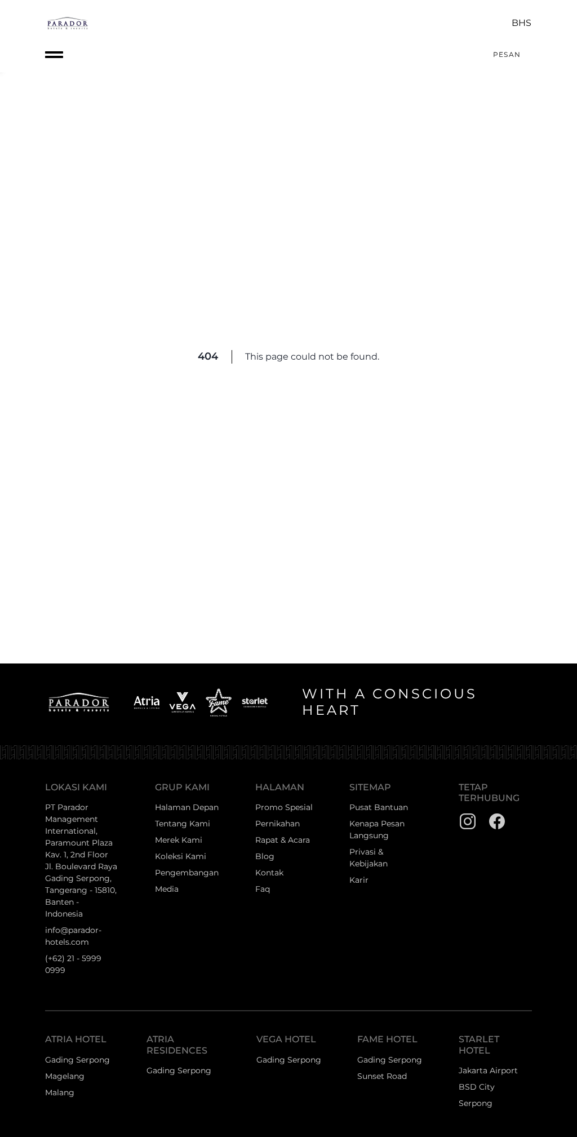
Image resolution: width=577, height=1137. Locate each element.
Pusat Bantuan (378, 807)
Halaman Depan (187, 807)
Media (167, 889)
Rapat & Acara (282, 840)
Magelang (65, 1076)
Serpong (475, 1103)
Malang (59, 1092)
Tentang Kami (182, 824)
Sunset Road (382, 1076)
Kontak (269, 873)
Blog (264, 856)
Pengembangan (187, 873)
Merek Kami (178, 840)
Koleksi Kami (180, 856)
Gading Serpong (77, 1060)
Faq (262, 889)
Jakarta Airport (488, 1070)
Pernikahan (277, 824)
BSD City (477, 1087)
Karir (359, 880)
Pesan (507, 54)
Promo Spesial (284, 807)
